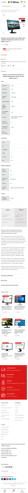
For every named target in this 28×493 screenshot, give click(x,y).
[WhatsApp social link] (12, 66)
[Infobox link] (25, 2)
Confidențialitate (4, 430)
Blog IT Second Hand (19, 415)
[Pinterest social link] (8, 66)
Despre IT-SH (18, 405)
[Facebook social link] (5, 66)
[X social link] (6, 66)
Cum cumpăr (4, 410)
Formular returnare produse (5, 415)
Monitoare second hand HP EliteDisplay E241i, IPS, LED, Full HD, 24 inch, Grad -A (20, 355)
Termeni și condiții (5, 427)
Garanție (17, 410)
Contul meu (3, 405)
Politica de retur (4, 434)
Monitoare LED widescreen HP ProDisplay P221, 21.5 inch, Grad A (7, 355)
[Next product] (5, 15)
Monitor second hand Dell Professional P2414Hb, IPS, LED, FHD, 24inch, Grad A (20, 332)
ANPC (2, 437)
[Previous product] (2, 15)
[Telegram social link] (14, 66)
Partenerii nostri (18, 420)
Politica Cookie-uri (5, 432)
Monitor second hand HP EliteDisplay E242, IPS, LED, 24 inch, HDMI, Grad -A (7, 308)
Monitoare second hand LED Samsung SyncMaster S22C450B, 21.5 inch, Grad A (6, 332)
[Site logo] (13, 2)
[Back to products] (4, 15)
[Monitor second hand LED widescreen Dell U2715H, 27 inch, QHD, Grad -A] (20, 300)
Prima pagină (4, 10)
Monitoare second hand (13, 10)
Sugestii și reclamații (5, 419)
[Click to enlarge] (3, 33)
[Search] (24, 6)
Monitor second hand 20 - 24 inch (8, 12)
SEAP (16, 413)
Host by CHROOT (4, 471)
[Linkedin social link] (10, 66)
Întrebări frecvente (5, 413)
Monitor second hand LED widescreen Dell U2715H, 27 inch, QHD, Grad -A (20, 308)
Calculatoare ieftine (19, 418)
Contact (17, 408)
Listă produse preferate (6, 408)
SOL (2, 439)
